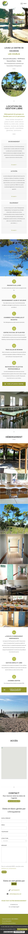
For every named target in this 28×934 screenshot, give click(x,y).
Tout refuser (8, 931)
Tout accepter (22, 929)
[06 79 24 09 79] (9, 890)
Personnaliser (19, 931)
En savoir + (14, 164)
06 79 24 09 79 (15, 890)
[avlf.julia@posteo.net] (7, 894)
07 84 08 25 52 (14, 904)
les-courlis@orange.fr (14, 906)
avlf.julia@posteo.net (15, 894)
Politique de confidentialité (8, 868)
